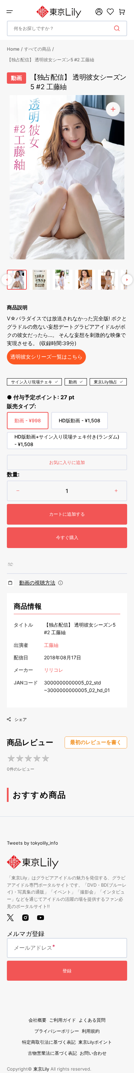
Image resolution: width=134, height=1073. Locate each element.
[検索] (118, 28)
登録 (67, 970)
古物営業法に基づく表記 (52, 1053)
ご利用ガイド (62, 1020)
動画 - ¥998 (27, 423)
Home (13, 49)
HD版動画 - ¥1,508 (79, 423)
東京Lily (41, 1069)
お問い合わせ (93, 1053)
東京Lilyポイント (95, 1042)
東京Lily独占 (105, 381)
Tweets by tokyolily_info (32, 843)
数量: (13, 474)
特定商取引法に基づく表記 (49, 1042)
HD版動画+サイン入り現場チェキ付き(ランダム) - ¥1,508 (66, 441)
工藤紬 (51, 645)
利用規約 (91, 1031)
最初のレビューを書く (96, 742)
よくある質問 (92, 1020)
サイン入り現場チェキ (31, 381)
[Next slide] (127, 279)
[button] (9, 11)
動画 (73, 381)
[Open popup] (60, 582)
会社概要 (37, 1020)
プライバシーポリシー (56, 1031)
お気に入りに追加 (67, 462)
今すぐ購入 (67, 537)
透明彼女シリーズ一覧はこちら (46, 356)
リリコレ (53, 670)
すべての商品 (37, 49)
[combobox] (67, 28)
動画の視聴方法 (37, 582)
